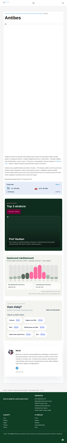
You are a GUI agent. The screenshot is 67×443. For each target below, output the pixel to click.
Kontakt (37, 420)
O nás (36, 418)
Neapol (5, 422)
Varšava (5, 425)
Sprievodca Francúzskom (23, 13)
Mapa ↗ (58, 184)
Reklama (37, 422)
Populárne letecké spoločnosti (42, 405)
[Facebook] (63, 440)
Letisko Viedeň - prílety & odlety (43, 410)
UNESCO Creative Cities (41, 403)
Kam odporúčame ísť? (40, 398)
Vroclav (5, 427)
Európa (12, 13)
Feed (36, 427)
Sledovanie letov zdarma (41, 408)
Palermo (5, 420)
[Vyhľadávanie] (33, 3)
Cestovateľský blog (40, 425)
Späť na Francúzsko (53, 310)
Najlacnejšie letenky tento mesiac (43, 401)
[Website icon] (17, 368)
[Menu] (63, 3)
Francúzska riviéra (37, 13)
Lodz (4, 418)
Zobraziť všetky (14, 211)
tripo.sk (7, 13)
